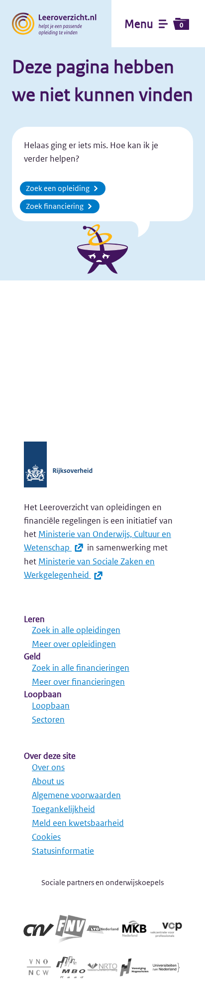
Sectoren (48, 719)
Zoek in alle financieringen (80, 667)
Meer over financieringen (78, 681)
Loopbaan (51, 705)
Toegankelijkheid (63, 809)
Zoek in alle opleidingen (76, 630)
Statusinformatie (63, 850)
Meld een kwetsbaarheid (78, 822)
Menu (153, 23)
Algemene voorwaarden (76, 795)
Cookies (46, 836)
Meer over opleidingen (74, 643)
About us (48, 781)
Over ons (48, 767)
